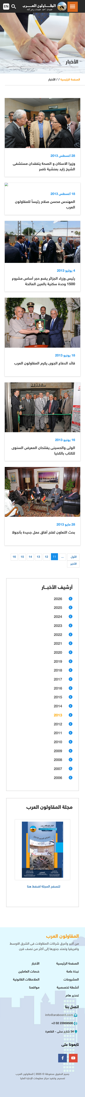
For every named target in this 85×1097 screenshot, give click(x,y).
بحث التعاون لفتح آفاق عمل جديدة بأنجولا (43, 532)
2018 (58, 670)
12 (46, 557)
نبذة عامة (72, 972)
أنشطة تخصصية (68, 988)
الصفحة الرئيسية (70, 79)
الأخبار (35, 964)
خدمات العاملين (28, 972)
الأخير (73, 564)
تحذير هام (72, 996)
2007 (58, 769)
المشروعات (71, 980)
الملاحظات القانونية (26, 980)
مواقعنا (34, 988)
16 (14, 557)
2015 (58, 697)
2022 (58, 635)
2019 (58, 662)
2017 (58, 679)
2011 (58, 733)
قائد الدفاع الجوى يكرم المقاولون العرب (44, 363)
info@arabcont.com (59, 1015)
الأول (74, 557)
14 (30, 557)
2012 (58, 724)
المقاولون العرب (62, 937)
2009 (58, 751)
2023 (58, 626)
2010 (58, 742)
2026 (58, 599)
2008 (58, 760)
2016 (58, 688)
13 (38, 557)
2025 (58, 608)
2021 (58, 644)
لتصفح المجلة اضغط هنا (43, 887)
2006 (58, 778)
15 (22, 557)
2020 (58, 653)
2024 (58, 617)
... (62, 557)
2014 (58, 706)
